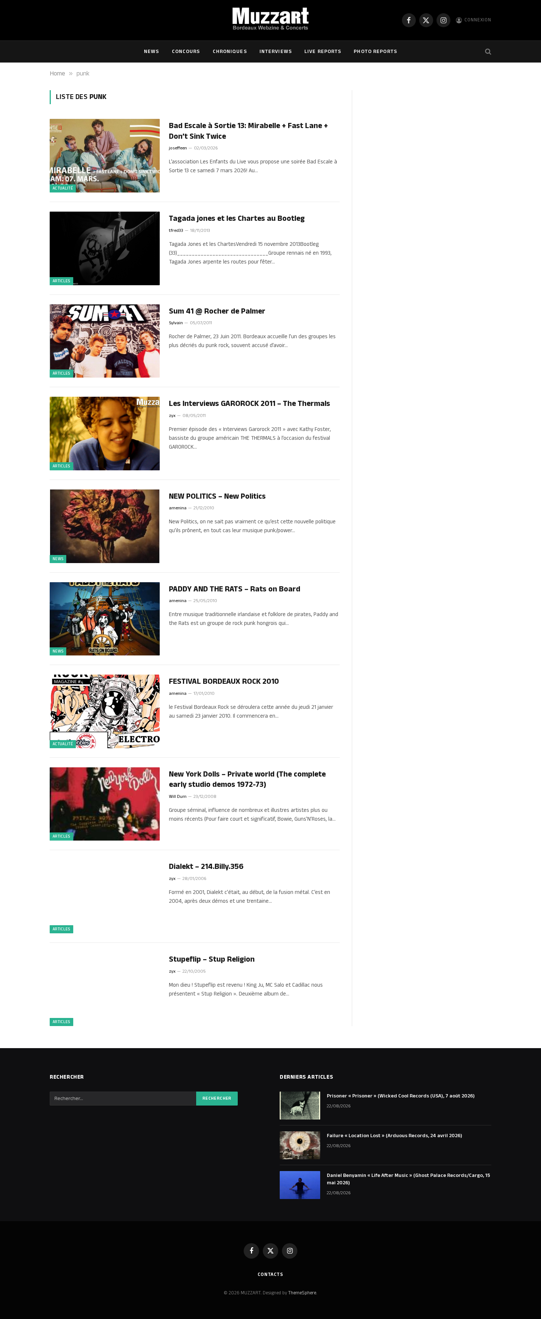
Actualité (63, 188)
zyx (172, 416)
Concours (186, 51)
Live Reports (322, 51)
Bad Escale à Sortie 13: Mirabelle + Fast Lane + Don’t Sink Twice (248, 131)
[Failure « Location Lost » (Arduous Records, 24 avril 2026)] (300, 1145)
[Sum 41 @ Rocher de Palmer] (105, 341)
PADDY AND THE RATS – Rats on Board (234, 589)
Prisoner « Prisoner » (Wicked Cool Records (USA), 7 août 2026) (401, 1096)
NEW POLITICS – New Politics (217, 496)
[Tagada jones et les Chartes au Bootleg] (105, 248)
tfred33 (176, 230)
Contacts (270, 1274)
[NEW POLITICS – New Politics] (105, 526)
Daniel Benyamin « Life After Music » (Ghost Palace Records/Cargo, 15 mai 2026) (408, 1179)
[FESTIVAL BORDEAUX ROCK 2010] (105, 711)
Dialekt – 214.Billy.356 (206, 867)
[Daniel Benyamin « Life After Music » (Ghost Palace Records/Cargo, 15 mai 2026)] (300, 1185)
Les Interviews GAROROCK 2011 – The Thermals (249, 404)
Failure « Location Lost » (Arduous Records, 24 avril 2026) (394, 1135)
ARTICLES (61, 281)
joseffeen (178, 148)
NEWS (151, 51)
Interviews (275, 51)
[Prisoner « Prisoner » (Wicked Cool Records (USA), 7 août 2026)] (300, 1106)
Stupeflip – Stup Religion (212, 959)
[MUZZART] (270, 20)
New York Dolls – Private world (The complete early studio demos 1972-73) (247, 779)
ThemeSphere (302, 1293)
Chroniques (230, 51)
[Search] (487, 51)
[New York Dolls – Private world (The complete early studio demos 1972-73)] (105, 804)
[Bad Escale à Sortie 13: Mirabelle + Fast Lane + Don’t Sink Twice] (105, 155)
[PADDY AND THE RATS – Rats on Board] (105, 619)
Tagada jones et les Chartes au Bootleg (237, 218)
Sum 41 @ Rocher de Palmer (217, 311)
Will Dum (178, 796)
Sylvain (176, 323)
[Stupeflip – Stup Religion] (105, 989)
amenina (178, 508)
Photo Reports (375, 51)
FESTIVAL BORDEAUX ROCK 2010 (224, 681)
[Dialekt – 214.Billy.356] (105, 896)
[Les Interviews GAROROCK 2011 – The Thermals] (105, 433)
